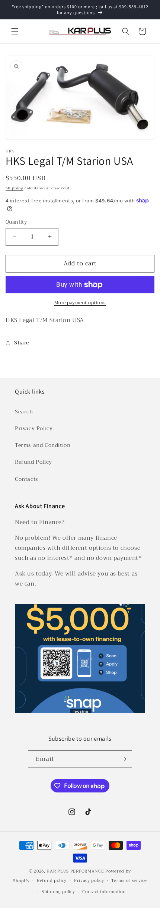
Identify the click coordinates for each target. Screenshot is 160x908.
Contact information (103, 891)
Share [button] (21, 342)
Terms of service (129, 880)
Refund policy (52, 880)
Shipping (14, 188)
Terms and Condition (42, 445)
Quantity (16, 222)
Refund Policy (33, 461)
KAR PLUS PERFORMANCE (75, 871)
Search (24, 411)
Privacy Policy (33, 428)
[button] (15, 31)
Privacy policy (89, 880)
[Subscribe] (123, 759)
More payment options (80, 302)
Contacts (26, 479)
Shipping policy (58, 891)
